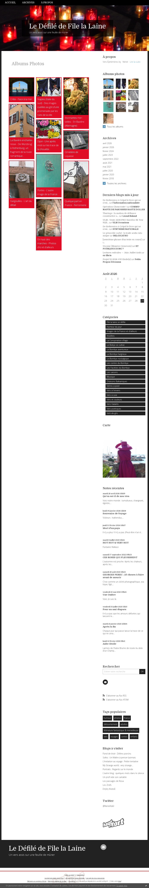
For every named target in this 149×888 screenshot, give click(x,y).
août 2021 (107, 163)
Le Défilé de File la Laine (67, 26)
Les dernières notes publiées (74, 878)
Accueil (10, 2)
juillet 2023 (108, 155)
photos (117, 718)
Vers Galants (113, 404)
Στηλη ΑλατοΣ (109, 788)
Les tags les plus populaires (95, 878)
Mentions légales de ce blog (57, 881)
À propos (47, 2)
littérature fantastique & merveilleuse (121, 730)
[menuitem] (12, 2)
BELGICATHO (120, 235)
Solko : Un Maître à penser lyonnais (119, 757)
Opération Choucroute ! (114, 207)
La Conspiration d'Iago (117, 340)
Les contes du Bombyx (117, 363)
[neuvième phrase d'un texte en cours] (122, 239)
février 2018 (108, 178)
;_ (104, 242)
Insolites (111, 335)
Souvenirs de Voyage (114, 513)
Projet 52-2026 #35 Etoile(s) (117, 259)
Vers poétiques (114, 408)
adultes (123, 724)
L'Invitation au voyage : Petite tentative (120, 761)
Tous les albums (115, 126)
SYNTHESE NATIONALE (126, 229)
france (127, 718)
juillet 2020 (108, 170)
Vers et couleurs (114, 399)
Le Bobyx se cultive (116, 345)
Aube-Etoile (109, 644)
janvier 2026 (108, 147)
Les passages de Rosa (113, 781)
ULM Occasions (120, 222)
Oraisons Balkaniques (117, 381)
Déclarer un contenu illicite (36, 881)
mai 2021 (107, 166)
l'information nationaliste (126, 203)
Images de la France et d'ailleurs (122, 331)
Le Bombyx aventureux (117, 349)
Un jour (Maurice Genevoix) (117, 246)
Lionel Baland (130, 216)
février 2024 (108, 151)
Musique (111, 376)
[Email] (105, 682)
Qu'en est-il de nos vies (116, 496)
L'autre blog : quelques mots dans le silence (123, 773)
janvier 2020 (108, 174)
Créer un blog (69, 875)
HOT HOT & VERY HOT (116, 542)
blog (119, 881)
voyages (114, 736)
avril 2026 (107, 143)
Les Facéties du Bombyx (118, 367)
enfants (134, 736)
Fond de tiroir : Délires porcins (117, 753)
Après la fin (109, 626)
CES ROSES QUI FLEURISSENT (120, 557)
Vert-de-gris (112, 413)
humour (107, 718)
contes (124, 736)
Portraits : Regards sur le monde (118, 769)
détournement (110, 724)
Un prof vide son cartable (115, 777)
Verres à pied (113, 386)
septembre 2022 (110, 159)
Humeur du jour (114, 326)
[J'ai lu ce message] (146, 885)
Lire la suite (135, 61)
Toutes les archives (116, 183)
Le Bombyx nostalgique (118, 358)
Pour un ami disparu (114, 609)
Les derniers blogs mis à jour (54, 878)
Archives (28, 2)
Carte (106, 425)
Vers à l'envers (113, 390)
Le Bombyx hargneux (116, 354)
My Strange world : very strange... (118, 765)
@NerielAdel (108, 806)
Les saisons (112, 372)
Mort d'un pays (111, 528)
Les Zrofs (107, 785)
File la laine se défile (116, 322)
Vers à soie (112, 395)
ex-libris (107, 255)
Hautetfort (80, 875)
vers (106, 736)
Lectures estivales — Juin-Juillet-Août (122, 252)
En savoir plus (122, 885)
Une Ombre (109, 594)
